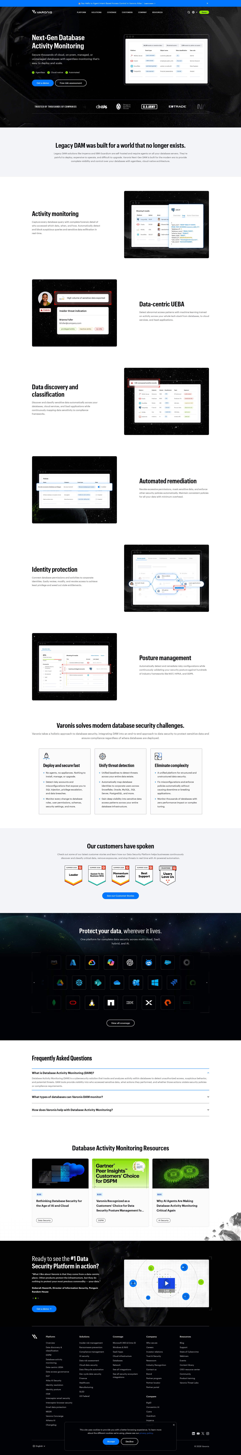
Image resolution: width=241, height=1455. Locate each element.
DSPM (48, 1355)
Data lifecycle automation (91, 1369)
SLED (81, 1391)
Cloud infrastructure (122, 1356)
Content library (187, 1365)
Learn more (148, 3)
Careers (149, 1347)
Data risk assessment (89, 1360)
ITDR (48, 1394)
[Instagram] (207, 1434)
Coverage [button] (111, 12)
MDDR (49, 1411)
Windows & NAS (120, 1347)
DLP (48, 1376)
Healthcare (84, 1382)
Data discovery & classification (54, 1349)
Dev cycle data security (90, 1374)
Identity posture (53, 1389)
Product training (187, 1378)
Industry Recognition (156, 1365)
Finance (83, 1378)
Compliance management (91, 1352)
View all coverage (120, 1023)
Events (183, 1360)
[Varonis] (42, 12)
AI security (84, 1356)
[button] (33, 1298)
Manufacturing (86, 1387)
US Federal (84, 1396)
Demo (204, 12)
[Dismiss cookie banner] (174, 1425)
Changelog (51, 1425)
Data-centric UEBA (54, 1367)
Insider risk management (91, 1343)
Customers (127, 12)
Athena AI (50, 1420)
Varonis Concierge (54, 1416)
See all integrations (122, 1369)
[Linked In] (193, 1434)
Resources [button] (157, 12)
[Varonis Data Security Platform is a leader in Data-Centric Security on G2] (97, 884)
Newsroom (151, 1360)
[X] (203, 1434)
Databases (118, 1360)
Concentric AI (152, 1407)
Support (183, 1347)
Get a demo (43, 83)
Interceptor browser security (59, 1402)
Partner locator (153, 1382)
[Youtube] (198, 1434)
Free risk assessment (71, 83)
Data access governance (57, 1371)
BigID (148, 1402)
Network (116, 1365)
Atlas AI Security (53, 1380)
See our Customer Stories (120, 895)
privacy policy (146, 1433)
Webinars (184, 1356)
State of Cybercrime (189, 1352)
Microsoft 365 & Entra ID (124, 1343)
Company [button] (142, 12)
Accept (111, 1441)
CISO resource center (190, 1369)
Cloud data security (88, 1365)
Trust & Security (153, 1356)
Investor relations (154, 1352)
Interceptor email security (58, 1398)
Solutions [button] (96, 12)
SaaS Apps (118, 1352)
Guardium (151, 1416)
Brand (149, 1374)
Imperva (150, 1420)
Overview (50, 1343)
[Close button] (207, 3)
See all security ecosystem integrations (125, 1375)
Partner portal (152, 1387)
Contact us (151, 1369)
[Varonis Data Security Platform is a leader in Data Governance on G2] (120, 884)
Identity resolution (54, 1385)
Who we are (151, 1343)
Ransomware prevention (90, 1347)
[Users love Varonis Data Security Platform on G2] (167, 884)
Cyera (149, 1411)
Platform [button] (81, 12)
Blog (182, 1343)
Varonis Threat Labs (189, 1382)
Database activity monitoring (54, 1361)
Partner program (154, 1378)
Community (185, 1374)
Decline (129, 1441)
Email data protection (56, 1407)
